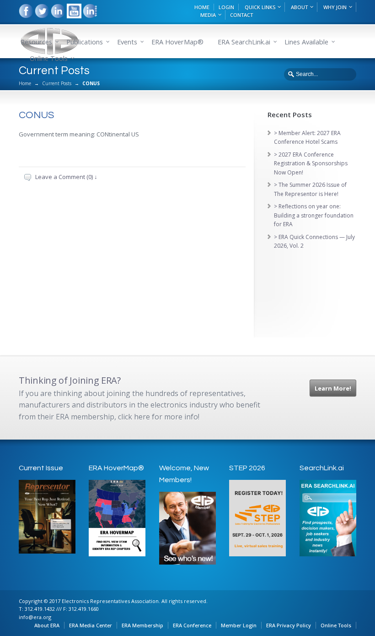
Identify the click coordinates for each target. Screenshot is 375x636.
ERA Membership (142, 625)
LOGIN (226, 7)
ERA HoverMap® (177, 42)
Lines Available (306, 42)
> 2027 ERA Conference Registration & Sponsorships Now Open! (311, 163)
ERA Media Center (90, 625)
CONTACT (241, 14)
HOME (201, 7)
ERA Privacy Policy (288, 625)
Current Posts (56, 83)
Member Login (239, 625)
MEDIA (208, 14)
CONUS (36, 115)
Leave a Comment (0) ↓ (66, 177)
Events (127, 42)
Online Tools (336, 625)
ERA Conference (192, 625)
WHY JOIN (335, 7)
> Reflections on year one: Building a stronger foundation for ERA (314, 215)
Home (25, 83)
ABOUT (299, 7)
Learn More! (333, 388)
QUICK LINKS (260, 7)
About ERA (46, 625)
